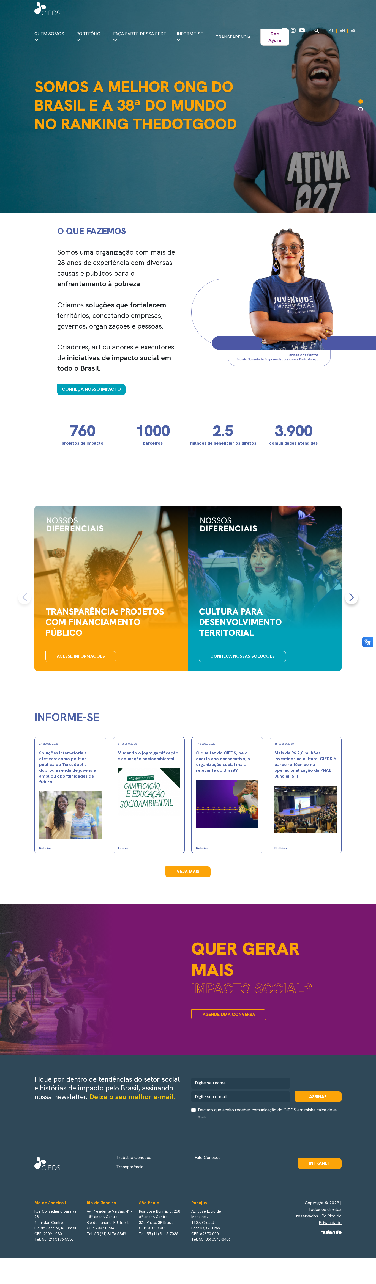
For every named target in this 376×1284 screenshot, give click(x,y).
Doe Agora (274, 37)
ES (352, 30)
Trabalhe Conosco (133, 1157)
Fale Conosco (208, 1157)
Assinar (318, 1097)
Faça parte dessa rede (139, 34)
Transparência (233, 37)
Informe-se (190, 34)
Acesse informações (81, 656)
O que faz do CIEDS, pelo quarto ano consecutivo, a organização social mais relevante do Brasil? (223, 761)
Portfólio (88, 34)
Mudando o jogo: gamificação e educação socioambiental (148, 756)
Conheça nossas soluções (242, 656)
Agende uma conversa (229, 1014)
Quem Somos (49, 34)
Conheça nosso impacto (91, 389)
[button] (360, 101)
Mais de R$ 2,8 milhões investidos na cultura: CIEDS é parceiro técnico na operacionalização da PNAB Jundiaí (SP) (305, 764)
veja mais (188, 871)
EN (342, 30)
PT (331, 30)
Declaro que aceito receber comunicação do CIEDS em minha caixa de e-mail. (267, 1113)
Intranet (319, 1163)
